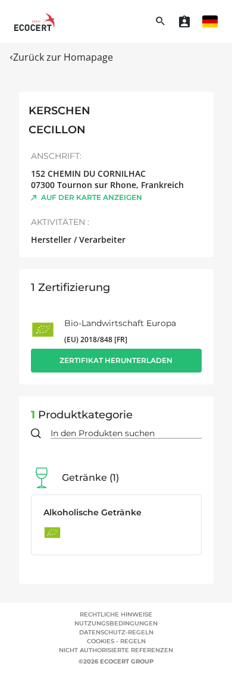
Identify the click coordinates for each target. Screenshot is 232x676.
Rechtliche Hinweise (116, 614)
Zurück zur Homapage (63, 57)
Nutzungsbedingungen (116, 623)
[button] (210, 21)
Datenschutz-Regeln (116, 632)
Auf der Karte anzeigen (91, 197)
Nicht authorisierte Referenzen (116, 650)
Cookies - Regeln (116, 641)
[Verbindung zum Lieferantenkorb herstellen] (184, 21)
